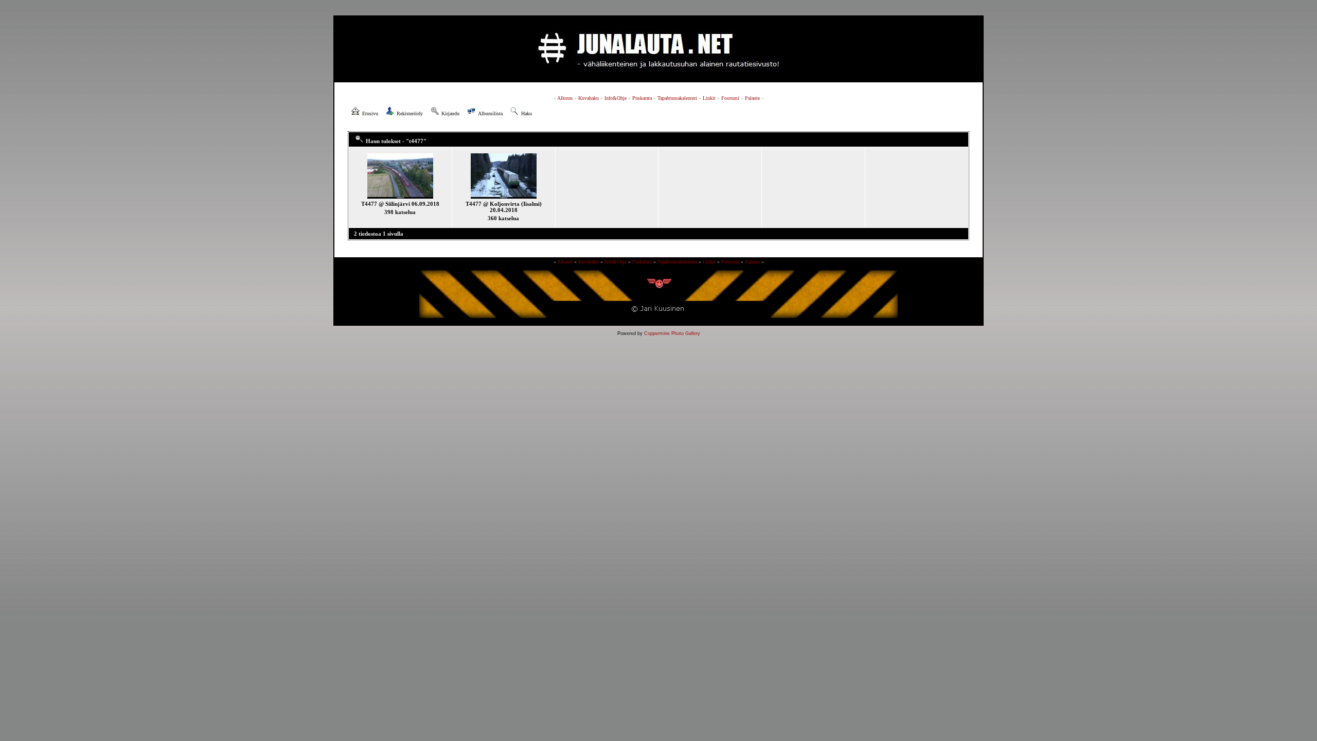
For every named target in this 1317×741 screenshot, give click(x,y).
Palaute (752, 98)
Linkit (709, 98)
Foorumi (730, 98)
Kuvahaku (588, 98)
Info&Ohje (615, 98)
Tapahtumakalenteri (677, 98)
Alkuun (565, 98)
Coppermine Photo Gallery (672, 333)
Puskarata (642, 98)
